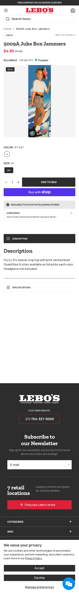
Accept (39, 568)
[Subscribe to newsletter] (68, 464)
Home (7, 29)
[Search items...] (8, 19)
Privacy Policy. (33, 558)
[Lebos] (39, 10)
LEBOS (9, 35)
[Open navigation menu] (6, 10)
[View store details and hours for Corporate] (71, 213)
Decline (39, 578)
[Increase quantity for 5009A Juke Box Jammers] (18, 182)
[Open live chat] (68, 583)
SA (8, 170)
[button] (39, 131)
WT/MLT (7, 154)
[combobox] (39, 19)
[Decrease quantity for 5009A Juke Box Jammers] (6, 182)
